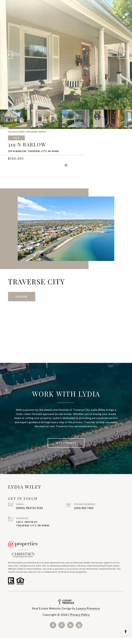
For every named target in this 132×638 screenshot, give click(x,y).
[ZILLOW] (79, 625)
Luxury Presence (88, 608)
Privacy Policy (80, 614)
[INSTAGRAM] (61, 625)
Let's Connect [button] (66, 443)
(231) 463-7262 (83, 507)
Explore (22, 296)
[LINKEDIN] (70, 625)
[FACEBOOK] (53, 625)
